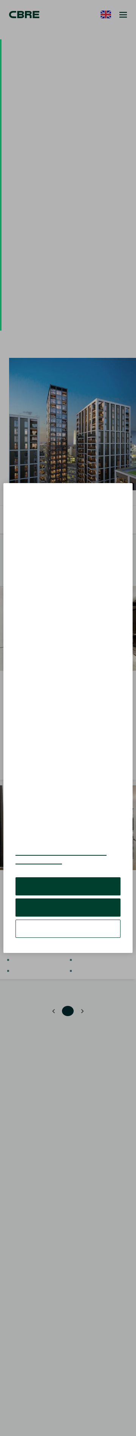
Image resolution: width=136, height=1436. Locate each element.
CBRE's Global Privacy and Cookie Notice (65, 839)
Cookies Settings (68, 911)
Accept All (68, 869)
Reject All (68, 890)
